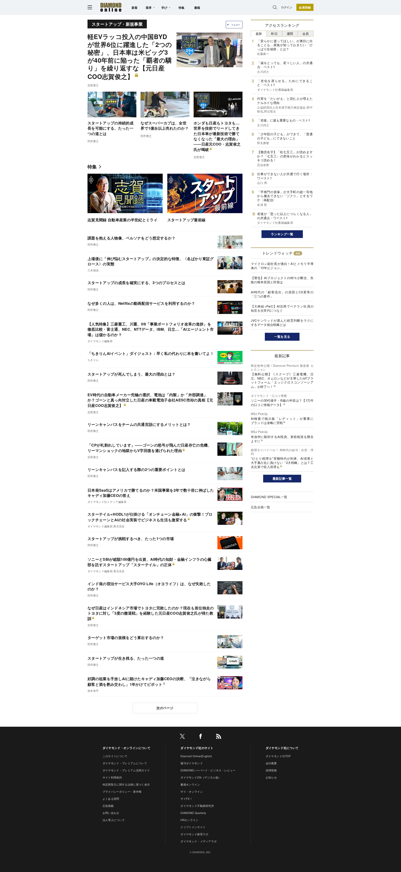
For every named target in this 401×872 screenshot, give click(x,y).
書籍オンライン (190, 784)
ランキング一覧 (282, 234)
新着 (135, 7)
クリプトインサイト (193, 827)
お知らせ (271, 777)
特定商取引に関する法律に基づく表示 (126, 784)
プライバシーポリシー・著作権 (122, 792)
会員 (305, 33)
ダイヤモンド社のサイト (196, 748)
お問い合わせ (111, 813)
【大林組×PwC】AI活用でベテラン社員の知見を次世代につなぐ (282, 308)
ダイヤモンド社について (282, 748)
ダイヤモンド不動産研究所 (197, 806)
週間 (290, 33)
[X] (182, 737)
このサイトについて (115, 756)
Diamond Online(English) (196, 756)
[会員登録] (304, 7)
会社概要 (271, 763)
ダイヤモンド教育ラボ (194, 834)
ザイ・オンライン (191, 792)
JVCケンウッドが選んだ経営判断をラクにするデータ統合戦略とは (282, 322)
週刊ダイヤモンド (191, 763)
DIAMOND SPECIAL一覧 (269, 497)
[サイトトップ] (110, 7)
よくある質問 (111, 799)
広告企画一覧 (260, 507)
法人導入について (114, 820)
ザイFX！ (186, 799)
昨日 (274, 33)
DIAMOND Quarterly (193, 813)
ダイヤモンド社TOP (278, 756)
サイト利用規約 (112, 777)
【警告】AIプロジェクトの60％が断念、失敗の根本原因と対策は (282, 280)
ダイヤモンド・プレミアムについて (125, 763)
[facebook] (200, 737)
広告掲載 (108, 806)
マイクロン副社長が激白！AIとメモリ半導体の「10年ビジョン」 (282, 265)
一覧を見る (282, 336)
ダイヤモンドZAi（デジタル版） (200, 777)
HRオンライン (189, 820)
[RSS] (218, 737)
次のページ (165, 707)
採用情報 (271, 770)
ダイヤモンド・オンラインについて (126, 748)
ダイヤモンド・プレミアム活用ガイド (126, 770)
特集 (182, 7)
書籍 (197, 7)
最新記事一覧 (282, 478)
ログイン (286, 7)
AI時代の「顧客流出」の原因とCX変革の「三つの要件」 (282, 294)
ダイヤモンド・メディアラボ (198, 841)
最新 (259, 33)
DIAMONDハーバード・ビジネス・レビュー (207, 770)
